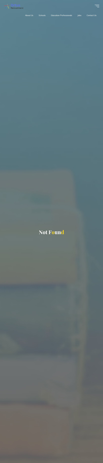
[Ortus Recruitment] (13, 6)
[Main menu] (97, 6)
